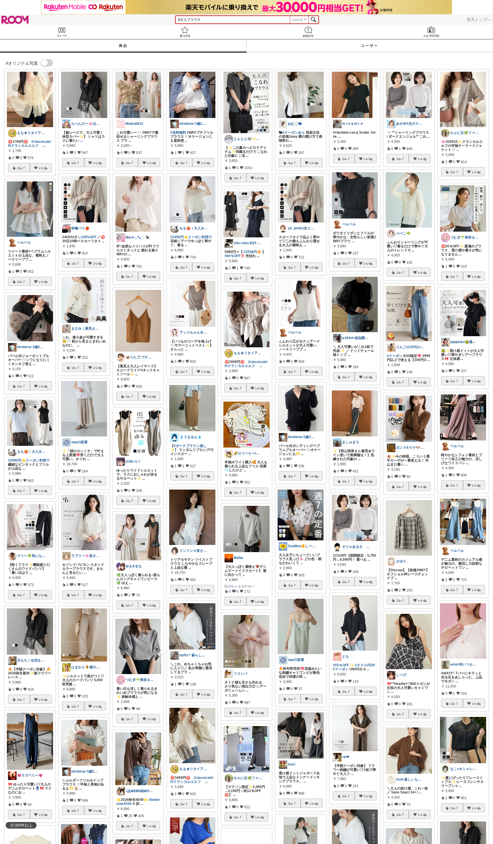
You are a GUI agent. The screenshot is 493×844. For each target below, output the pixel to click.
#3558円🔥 (252, 252)
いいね (43, 168)
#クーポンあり (293, 133)
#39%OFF (88, 237)
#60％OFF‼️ (235, 256)
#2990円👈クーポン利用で (29, 460)
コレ (20, 168)
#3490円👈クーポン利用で (191, 237)
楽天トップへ (479, 19)
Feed (61, 32)
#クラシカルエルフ (24, 146)
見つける (184, 32)
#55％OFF (341, 665)
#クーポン (395, 356)
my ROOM (431, 32)
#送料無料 (178, 133)
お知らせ (308, 32)
